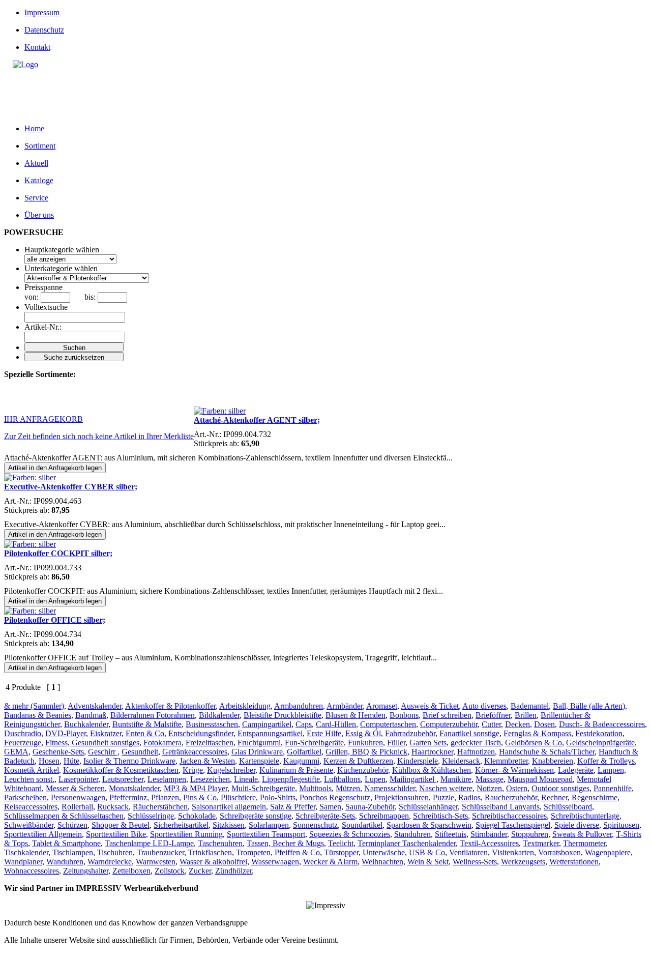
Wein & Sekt (428, 861)
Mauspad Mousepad (540, 779)
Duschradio (22, 733)
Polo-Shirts (277, 797)
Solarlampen (269, 825)
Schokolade (197, 815)
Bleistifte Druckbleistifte (282, 715)
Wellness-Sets (475, 861)
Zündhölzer (233, 870)
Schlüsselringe (151, 815)
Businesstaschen (212, 724)
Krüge (193, 770)
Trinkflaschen (210, 852)
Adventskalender (95, 706)
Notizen (489, 788)
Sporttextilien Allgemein (43, 834)
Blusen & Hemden (356, 715)
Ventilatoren (468, 852)
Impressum (42, 12)
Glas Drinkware (257, 751)
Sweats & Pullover (582, 834)
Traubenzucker (160, 852)
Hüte (71, 761)
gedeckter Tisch (476, 742)
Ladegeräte (576, 770)
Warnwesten (155, 861)
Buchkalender (86, 724)
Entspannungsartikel (270, 733)
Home (34, 128)
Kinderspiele (417, 761)
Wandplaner (23, 861)
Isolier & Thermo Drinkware (129, 761)
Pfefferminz (128, 797)
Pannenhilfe (613, 788)
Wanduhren (64, 861)
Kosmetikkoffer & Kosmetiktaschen (121, 770)
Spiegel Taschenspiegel (513, 825)
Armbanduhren (298, 706)
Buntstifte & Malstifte (147, 724)
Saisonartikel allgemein (229, 806)
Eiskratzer (106, 733)
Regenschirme (594, 797)
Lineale (246, 779)
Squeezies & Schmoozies (349, 834)
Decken (517, 724)
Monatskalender (134, 788)
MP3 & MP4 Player (195, 788)
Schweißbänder (28, 825)
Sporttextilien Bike (116, 834)
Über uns (39, 215)
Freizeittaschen (209, 742)
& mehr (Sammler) (34, 706)
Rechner (554, 797)
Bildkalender (219, 715)
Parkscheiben (25, 797)
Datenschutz (44, 29)
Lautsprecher (122, 779)
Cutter (491, 724)
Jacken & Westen (207, 761)
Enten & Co (145, 733)
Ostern (516, 788)
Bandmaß (90, 715)
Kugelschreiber (231, 770)
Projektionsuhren (401, 797)
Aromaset (381, 706)
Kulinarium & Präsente (296, 770)
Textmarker (541, 843)
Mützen (348, 788)
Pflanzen (165, 797)
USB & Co (427, 852)
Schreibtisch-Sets (440, 815)
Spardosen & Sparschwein (429, 825)
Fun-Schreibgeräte (314, 742)
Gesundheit (140, 751)
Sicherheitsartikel (181, 825)
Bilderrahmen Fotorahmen (152, 715)
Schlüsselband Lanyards (501, 806)
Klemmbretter (506, 761)
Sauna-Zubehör (370, 806)
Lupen (375, 779)
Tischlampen (72, 852)
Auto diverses (484, 706)
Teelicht (340, 843)
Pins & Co (200, 797)
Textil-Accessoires (489, 843)
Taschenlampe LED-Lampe (149, 843)
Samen (330, 806)
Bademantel (530, 706)
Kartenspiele (259, 761)
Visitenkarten (513, 852)
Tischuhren (115, 852)
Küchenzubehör (362, 770)
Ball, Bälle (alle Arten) (589, 706)
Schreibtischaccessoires (509, 815)
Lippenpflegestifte (291, 779)
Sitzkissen (229, 825)
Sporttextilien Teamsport (266, 834)
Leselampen (166, 779)
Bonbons (404, 715)
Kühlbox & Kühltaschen (431, 770)
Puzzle (443, 797)
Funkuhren (365, 742)
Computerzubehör (449, 724)
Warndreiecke (109, 861)
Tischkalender (26, 852)
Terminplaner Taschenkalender (407, 843)
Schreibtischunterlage (585, 815)
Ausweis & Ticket (430, 706)
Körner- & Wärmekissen (514, 770)
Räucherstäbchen (160, 806)
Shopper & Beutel (121, 825)
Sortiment (39, 145)
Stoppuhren (529, 834)
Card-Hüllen (336, 724)
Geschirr (102, 751)
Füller (396, 742)
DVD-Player (65, 733)
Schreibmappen (384, 815)
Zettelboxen (131, 870)
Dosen (544, 724)
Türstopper (341, 852)
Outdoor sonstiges (560, 788)
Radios (469, 797)
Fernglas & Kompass (537, 733)
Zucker (200, 870)
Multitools (315, 788)
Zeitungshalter (85, 870)
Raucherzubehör (511, 797)
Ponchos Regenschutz (335, 797)
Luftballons (342, 779)
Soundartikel (362, 825)
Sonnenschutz (315, 825)
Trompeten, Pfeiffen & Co (278, 852)
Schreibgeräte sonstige (255, 815)
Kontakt (37, 47)
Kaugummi (301, 761)
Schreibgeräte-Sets (325, 815)
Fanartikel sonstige (469, 733)
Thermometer (584, 843)
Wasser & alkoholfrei (213, 861)
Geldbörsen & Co (533, 742)
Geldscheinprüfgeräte (600, 742)
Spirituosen (621, 825)
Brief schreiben (447, 715)
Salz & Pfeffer (292, 806)
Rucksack (113, 806)
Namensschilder (389, 788)
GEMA (16, 751)
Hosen (49, 761)
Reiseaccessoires (30, 806)
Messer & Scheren (75, 788)
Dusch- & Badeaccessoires (602, 724)
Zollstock (170, 870)
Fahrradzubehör (410, 733)
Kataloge (38, 180)
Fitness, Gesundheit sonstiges (92, 742)
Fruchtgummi (259, 742)
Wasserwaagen (275, 861)
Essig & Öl (363, 733)
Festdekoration (599, 733)
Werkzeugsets (523, 861)
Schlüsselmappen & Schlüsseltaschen (64, 815)
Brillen (526, 715)
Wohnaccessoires (31, 870)
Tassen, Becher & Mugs (285, 843)
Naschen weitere (445, 788)
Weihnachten (382, 861)
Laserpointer (78, 779)
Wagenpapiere (608, 852)
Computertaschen (388, 724)
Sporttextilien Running (186, 834)
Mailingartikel (413, 779)
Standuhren (412, 834)
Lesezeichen (210, 779)
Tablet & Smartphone (66, 843)
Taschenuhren (220, 843)
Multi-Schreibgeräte (263, 788)
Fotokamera (162, 742)
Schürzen (72, 825)
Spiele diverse (576, 825)
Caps (303, 724)
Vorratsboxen (559, 852)
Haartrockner (432, 751)
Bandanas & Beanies (37, 715)
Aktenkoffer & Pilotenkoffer (170, 706)
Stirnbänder (488, 834)
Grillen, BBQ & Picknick (366, 751)
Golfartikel (304, 751)
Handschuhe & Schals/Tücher (547, 751)
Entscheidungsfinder (200, 733)
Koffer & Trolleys (606, 761)
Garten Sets (428, 742)
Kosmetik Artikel (31, 770)
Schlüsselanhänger (428, 806)
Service (36, 197)
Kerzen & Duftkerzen (358, 761)
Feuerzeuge (22, 742)
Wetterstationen (574, 861)
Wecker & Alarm (330, 861)
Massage (490, 779)
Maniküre (455, 779)
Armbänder (345, 706)
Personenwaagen (78, 797)
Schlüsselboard (568, 806)
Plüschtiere (238, 797)
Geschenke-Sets (58, 751)
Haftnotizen (476, 751)
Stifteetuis (450, 834)
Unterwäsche (384, 852)
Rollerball (77, 806)
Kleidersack (461, 761)
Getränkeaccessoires (194, 751)
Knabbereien (552, 761)
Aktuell (36, 163)
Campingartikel (266, 724)
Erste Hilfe (324, 733)
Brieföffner (493, 715)
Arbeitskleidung (245, 706)
